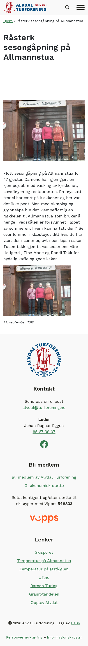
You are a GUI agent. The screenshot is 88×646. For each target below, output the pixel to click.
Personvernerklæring (24, 637)
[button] (67, 7)
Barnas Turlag (44, 585)
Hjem (8, 21)
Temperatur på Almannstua (44, 560)
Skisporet (44, 552)
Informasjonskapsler (64, 637)
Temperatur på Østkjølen (44, 569)
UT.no (44, 577)
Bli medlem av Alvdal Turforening (44, 477)
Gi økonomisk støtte (44, 485)
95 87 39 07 (44, 431)
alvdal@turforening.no (44, 407)
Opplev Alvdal (44, 602)
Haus (75, 623)
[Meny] (80, 7)
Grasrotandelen (44, 594)
